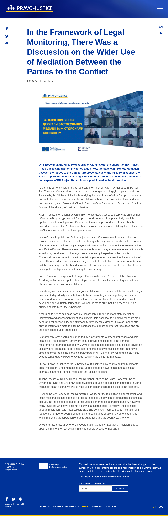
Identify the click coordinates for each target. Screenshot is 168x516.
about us (44, 506)
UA (161, 33)
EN (161, 27)
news (85, 506)
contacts (110, 506)
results (97, 506)
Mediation (48, 81)
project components (66, 506)
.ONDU (8, 507)
